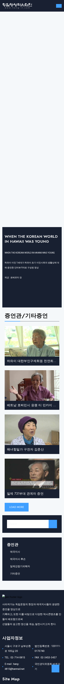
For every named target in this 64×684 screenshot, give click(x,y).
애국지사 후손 (18, 559)
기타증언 (15, 573)
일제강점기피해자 (20, 566)
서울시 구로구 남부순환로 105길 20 (18, 648)
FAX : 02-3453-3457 (46, 657)
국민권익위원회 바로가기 (47, 666)
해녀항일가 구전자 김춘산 (25, 449)
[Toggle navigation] (59, 6)
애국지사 (15, 551)
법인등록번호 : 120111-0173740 (48, 648)
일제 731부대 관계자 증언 (25, 493)
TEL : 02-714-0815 (15, 657)
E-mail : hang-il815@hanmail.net (14, 666)
